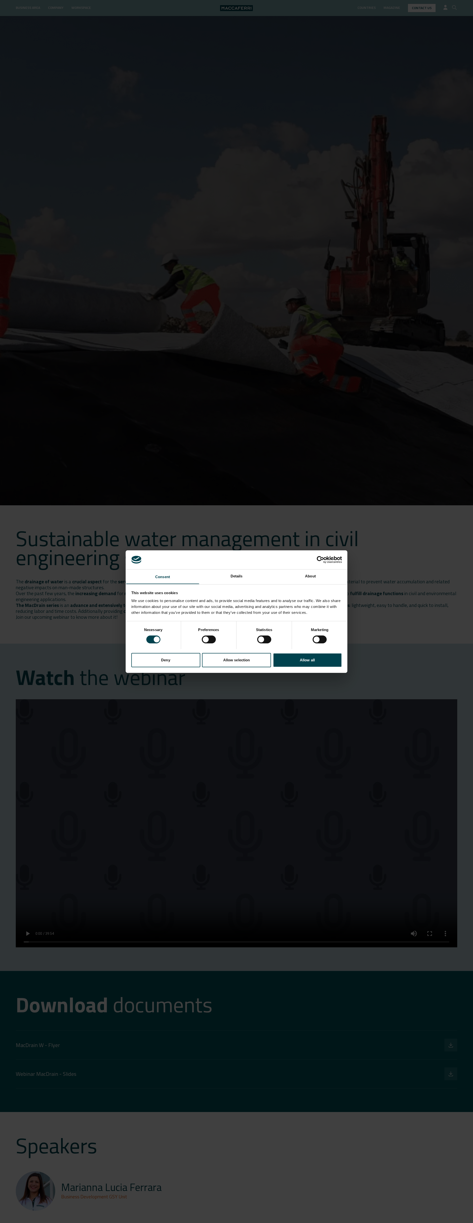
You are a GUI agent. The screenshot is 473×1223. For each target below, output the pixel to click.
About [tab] (310, 576)
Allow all (307, 660)
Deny (165, 660)
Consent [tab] (162, 576)
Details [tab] (237, 576)
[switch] (209, 639)
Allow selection (236, 660)
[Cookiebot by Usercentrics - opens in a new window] (320, 559)
